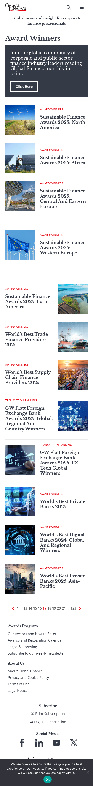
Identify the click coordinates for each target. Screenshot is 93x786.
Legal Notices (18, 690)
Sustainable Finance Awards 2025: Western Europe (62, 248)
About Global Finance (25, 671)
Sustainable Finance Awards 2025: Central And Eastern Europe (63, 198)
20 (59, 608)
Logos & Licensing (22, 646)
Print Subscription (50, 713)
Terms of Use (18, 684)
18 (49, 608)
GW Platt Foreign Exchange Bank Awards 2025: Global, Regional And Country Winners (29, 419)
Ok (48, 779)
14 (30, 608)
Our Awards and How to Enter (32, 633)
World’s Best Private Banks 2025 (62, 504)
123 (73, 608)
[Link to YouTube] (56, 743)
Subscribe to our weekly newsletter (36, 653)
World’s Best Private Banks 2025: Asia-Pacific (62, 581)
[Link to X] (74, 743)
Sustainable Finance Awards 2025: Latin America (28, 301)
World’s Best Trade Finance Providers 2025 (26, 339)
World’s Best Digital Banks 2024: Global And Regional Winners (62, 542)
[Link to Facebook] (22, 743)
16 (40, 608)
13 (25, 608)
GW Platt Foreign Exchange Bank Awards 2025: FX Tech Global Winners (59, 463)
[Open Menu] (81, 7)
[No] (87, 772)
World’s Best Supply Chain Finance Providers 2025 (28, 377)
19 (54, 608)
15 (35, 608)
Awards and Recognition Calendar (35, 640)
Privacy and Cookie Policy (28, 677)
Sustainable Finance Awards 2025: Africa (62, 160)
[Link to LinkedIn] (39, 743)
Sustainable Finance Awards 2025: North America (62, 122)
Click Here (24, 86)
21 (64, 608)
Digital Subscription (50, 722)
